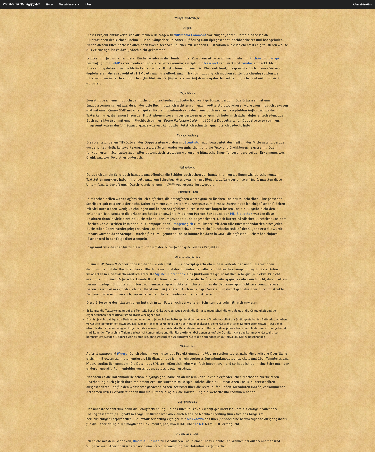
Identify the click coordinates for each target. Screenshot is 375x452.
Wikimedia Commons (190, 35)
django (274, 58)
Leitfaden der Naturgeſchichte (21, 4)
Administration (362, 4)
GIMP (116, 63)
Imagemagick (182, 224)
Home (49, 4)
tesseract (211, 63)
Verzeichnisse (67, 4)
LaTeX (199, 424)
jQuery (122, 353)
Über (88, 4)
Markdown (195, 419)
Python (255, 58)
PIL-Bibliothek (241, 214)
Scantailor (193, 142)
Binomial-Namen (146, 441)
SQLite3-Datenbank (170, 274)
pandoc (247, 63)
